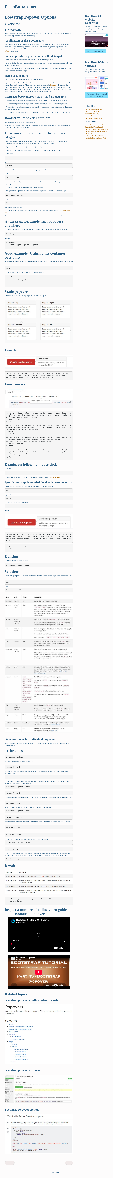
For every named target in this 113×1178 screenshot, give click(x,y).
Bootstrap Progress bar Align (94, 118)
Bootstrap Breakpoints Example (95, 116)
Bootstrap (53, 85)
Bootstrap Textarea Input (92, 111)
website (7, 51)
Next (69, 1163)
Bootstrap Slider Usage (92, 114)
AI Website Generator (93, 19)
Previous (9, 1163)
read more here (55, 477)
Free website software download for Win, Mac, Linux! (97, 95)
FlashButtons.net (21, 6)
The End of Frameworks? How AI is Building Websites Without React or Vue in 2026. (96, 131)
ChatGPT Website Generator (95, 51)
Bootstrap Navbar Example (93, 109)
